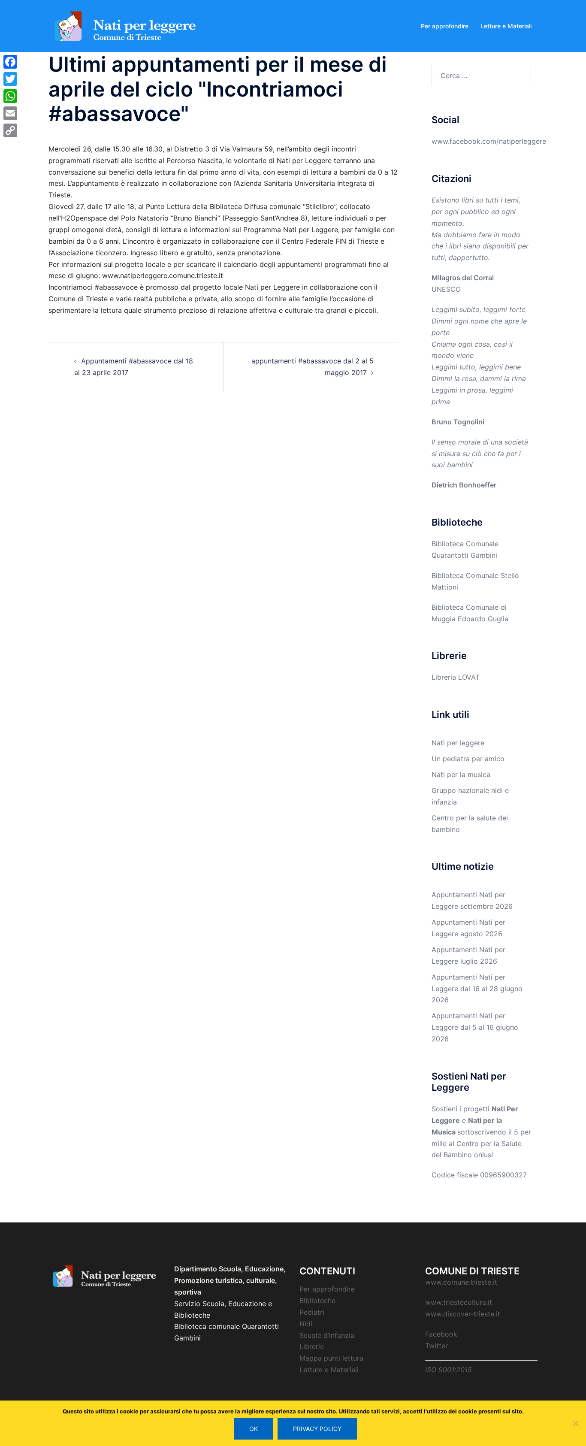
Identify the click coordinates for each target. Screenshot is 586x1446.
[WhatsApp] (10, 96)
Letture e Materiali (506, 26)
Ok (253, 1428)
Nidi (305, 1323)
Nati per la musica (461, 774)
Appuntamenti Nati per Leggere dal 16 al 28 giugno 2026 (477, 988)
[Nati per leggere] (125, 25)
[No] (575, 1423)
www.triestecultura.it (458, 1302)
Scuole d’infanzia (326, 1335)
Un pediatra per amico (468, 758)
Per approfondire (444, 26)
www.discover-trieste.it (462, 1314)
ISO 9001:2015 (448, 1369)
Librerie (311, 1346)
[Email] (10, 113)
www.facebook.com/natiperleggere (489, 141)
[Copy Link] (10, 130)
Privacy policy (317, 1428)
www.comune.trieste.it (461, 1282)
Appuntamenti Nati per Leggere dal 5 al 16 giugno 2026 (475, 1027)
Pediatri (311, 1312)
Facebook (441, 1334)
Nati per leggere (458, 742)
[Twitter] (10, 79)
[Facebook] (10, 61)
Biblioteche (317, 1300)
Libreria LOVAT (456, 677)
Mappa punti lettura (331, 1358)
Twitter (436, 1345)
